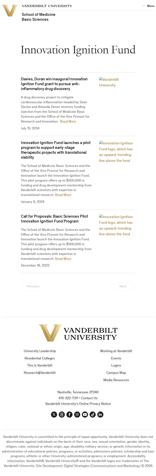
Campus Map (116, 373)
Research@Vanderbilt (40, 373)
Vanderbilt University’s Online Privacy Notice (78, 404)
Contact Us (89, 398)
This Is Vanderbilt (39, 365)
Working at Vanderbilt (116, 351)
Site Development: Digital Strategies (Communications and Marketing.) (88, 466)
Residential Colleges (40, 358)
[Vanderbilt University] (78, 333)
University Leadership (40, 351)
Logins (116, 365)
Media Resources (116, 380)
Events (116, 358)
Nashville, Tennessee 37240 (78, 392)
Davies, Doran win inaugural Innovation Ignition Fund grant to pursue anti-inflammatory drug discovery (54, 84)
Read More (68, 122)
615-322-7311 (68, 398)
